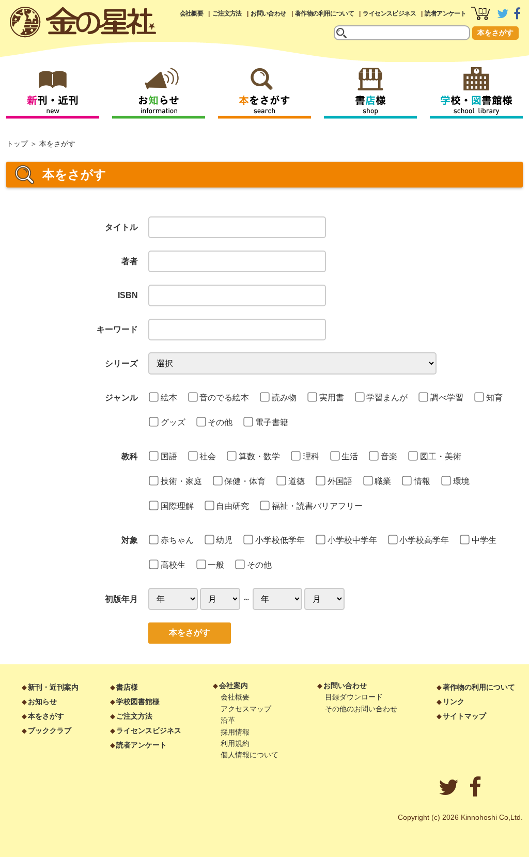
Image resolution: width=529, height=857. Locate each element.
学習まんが (387, 397)
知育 (494, 397)
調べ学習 (446, 397)
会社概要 (192, 13)
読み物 (284, 397)
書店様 (127, 687)
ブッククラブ (49, 730)
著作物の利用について (324, 13)
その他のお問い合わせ (361, 709)
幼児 (224, 540)
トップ (17, 143)
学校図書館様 (138, 701)
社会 (207, 456)
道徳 (296, 481)
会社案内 (233, 685)
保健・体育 (245, 481)
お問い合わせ (268, 13)
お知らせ (42, 701)
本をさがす (495, 32)
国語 (169, 456)
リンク (453, 701)
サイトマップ (464, 716)
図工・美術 (440, 456)
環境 (461, 481)
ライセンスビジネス (389, 13)
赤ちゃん (177, 540)
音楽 (389, 456)
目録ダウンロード (354, 697)
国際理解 (177, 506)
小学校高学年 (424, 540)
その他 (220, 422)
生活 (349, 456)
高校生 (173, 564)
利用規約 (235, 743)
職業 (383, 481)
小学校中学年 (352, 540)
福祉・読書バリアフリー (317, 506)
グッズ (173, 422)
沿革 (228, 720)
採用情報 (235, 732)
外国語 (340, 481)
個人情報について (249, 755)
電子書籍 (271, 422)
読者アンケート (445, 13)
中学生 (484, 540)
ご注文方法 (227, 13)
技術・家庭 (181, 481)
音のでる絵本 (224, 397)
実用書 (331, 397)
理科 (311, 456)
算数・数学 (259, 456)
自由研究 (232, 506)
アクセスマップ (246, 709)
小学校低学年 (280, 540)
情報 (422, 481)
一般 (216, 564)
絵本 (169, 397)
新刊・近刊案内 (53, 687)
